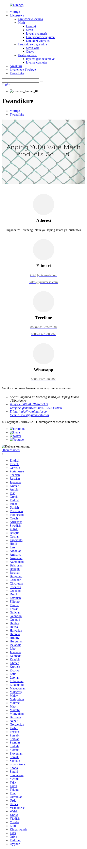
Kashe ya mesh (27, 55)
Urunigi (31, 26)
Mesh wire (32, 48)
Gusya (30, 51)
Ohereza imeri (11, 450)
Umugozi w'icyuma (30, 19)
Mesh (21, 22)
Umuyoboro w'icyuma (40, 37)
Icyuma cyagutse (36, 62)
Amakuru (16, 66)
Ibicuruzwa (17, 15)
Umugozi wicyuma (38, 40)
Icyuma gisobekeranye (40, 58)
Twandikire (17, 73)
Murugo (15, 11)
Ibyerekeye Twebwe (23, 69)
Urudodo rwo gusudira (32, 44)
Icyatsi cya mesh (36, 33)
